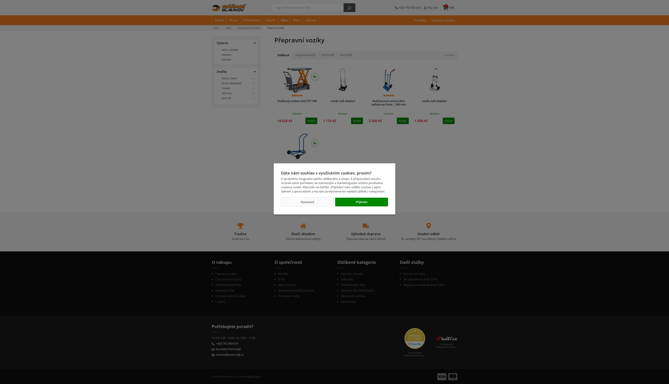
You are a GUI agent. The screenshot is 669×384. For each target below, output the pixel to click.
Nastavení (307, 202)
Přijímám (362, 202)
